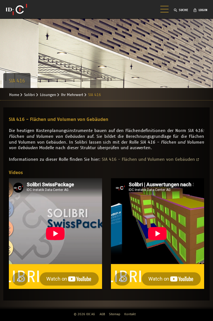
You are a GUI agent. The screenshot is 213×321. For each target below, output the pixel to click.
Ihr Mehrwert (72, 95)
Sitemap (114, 314)
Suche (183, 10)
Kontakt (130, 314)
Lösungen (48, 95)
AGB (102, 314)
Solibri (29, 95)
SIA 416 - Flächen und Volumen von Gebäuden (148, 159)
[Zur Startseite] (16, 9)
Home (14, 95)
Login (203, 10)
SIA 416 (94, 95)
